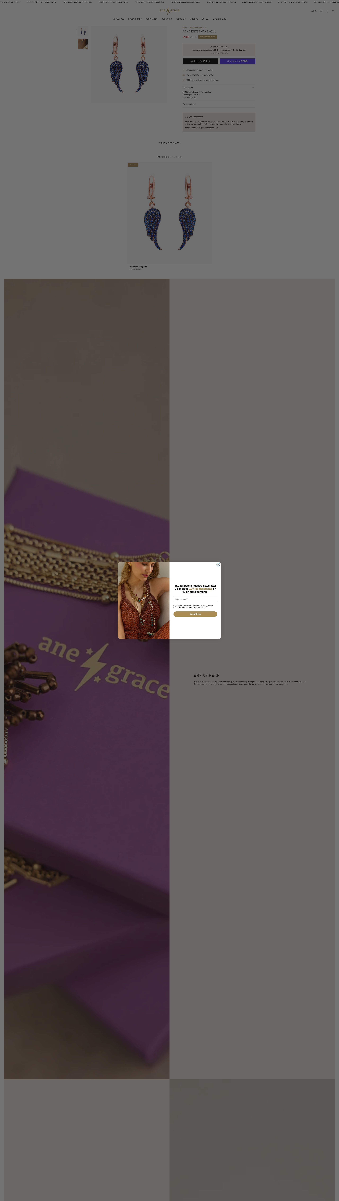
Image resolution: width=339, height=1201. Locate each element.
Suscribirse (195, 614)
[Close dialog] (218, 564)
